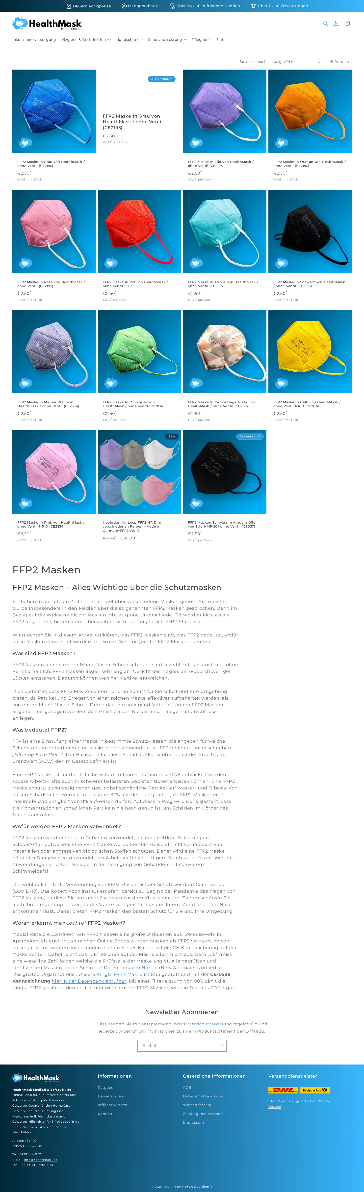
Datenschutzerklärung (208, 1024)
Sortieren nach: (253, 61)
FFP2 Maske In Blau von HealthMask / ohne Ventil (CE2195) (51, 164)
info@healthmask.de (41, 1160)
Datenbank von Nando (130, 967)
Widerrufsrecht (197, 1105)
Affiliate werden (113, 1105)
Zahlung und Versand (203, 1114)
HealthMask (172, 1186)
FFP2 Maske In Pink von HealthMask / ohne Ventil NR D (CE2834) (51, 524)
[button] (86, 39)
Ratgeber (106, 1087)
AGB (187, 1087)
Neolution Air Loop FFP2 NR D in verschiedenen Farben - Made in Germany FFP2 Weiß (132, 526)
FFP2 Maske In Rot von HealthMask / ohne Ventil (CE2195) (135, 284)
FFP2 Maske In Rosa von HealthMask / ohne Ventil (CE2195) (51, 284)
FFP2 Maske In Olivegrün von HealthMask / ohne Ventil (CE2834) (134, 404)
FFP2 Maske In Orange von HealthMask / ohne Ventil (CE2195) (309, 164)
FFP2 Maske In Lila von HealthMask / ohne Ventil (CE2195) (221, 164)
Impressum (193, 1122)
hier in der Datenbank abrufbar (89, 981)
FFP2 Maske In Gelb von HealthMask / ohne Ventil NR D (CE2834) (307, 404)
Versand (274, 1106)
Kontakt (105, 1114)
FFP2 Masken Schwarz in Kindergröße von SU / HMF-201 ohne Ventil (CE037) (221, 524)
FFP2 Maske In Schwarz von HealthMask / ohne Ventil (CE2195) (309, 284)
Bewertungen (110, 1096)
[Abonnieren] (220, 1046)
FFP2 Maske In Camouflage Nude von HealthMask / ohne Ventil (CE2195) (221, 404)
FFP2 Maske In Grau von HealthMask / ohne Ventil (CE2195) (133, 121)
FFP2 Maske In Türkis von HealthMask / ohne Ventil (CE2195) (223, 284)
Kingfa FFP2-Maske (119, 974)
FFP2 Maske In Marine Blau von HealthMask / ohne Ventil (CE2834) (48, 404)
